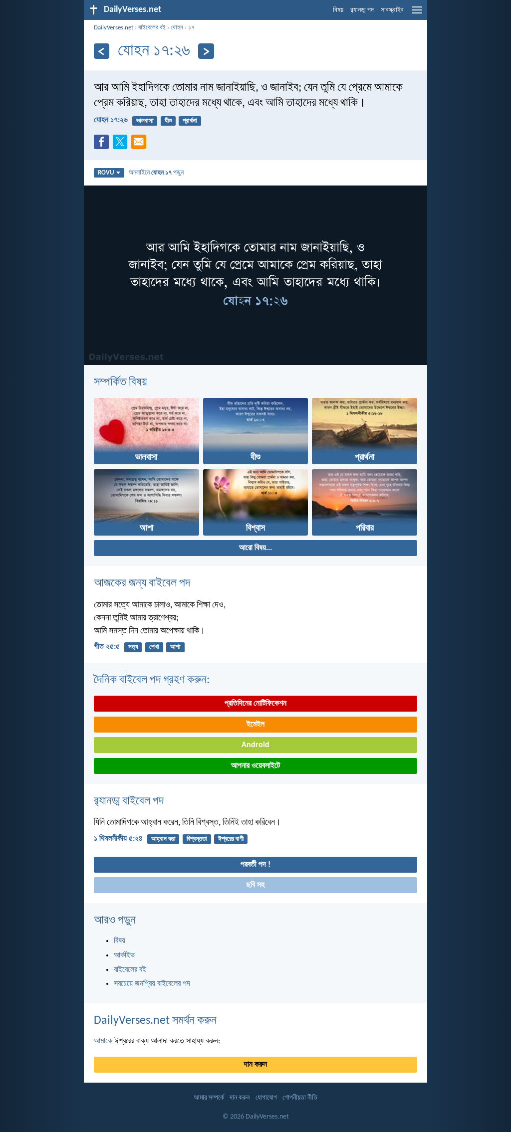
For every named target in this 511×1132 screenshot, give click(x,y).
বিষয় (338, 10)
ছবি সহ (255, 885)
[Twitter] (122, 145)
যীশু (168, 121)
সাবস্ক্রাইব (392, 10)
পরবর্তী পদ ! (255, 865)
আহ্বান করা (163, 839)
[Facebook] (103, 145)
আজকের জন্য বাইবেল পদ (142, 583)
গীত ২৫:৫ (107, 647)
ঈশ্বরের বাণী (231, 839)
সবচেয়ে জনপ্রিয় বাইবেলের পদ (152, 984)
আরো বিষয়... (255, 548)
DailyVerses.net (113, 27)
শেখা (154, 647)
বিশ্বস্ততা (197, 839)
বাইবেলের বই (152, 27)
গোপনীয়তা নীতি (299, 1098)
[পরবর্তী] (206, 51)
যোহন (177, 27)
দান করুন (255, 1065)
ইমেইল (255, 725)
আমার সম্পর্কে (209, 1098)
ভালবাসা (145, 121)
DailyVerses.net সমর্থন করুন (155, 1021)
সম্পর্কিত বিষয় (120, 382)
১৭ (191, 27)
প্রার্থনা (190, 121)
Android (255, 745)
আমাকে (103, 1041)
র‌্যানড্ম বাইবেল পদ (129, 801)
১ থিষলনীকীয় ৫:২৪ (118, 839)
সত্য (133, 647)
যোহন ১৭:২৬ (111, 120)
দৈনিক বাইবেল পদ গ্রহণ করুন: (152, 680)
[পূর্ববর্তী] (101, 51)
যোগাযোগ (266, 1098)
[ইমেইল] (140, 145)
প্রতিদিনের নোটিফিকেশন (255, 704)
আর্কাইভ (124, 955)
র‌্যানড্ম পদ (362, 10)
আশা (175, 647)
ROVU (106, 173)
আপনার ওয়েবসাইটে (255, 766)
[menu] (417, 14)
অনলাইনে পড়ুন (156, 173)
